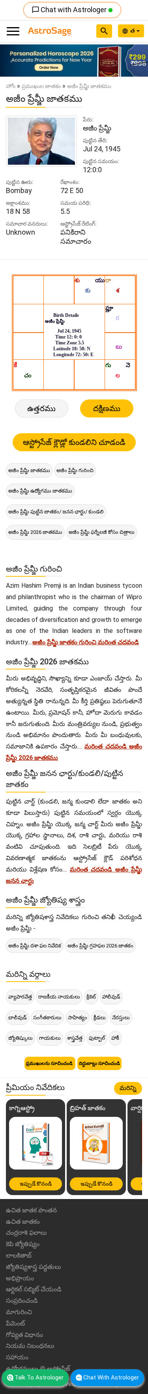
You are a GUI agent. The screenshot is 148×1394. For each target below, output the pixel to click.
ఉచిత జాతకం (23, 1221)
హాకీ (115, 1038)
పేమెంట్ (15, 1323)
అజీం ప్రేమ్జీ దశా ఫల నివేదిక (34, 946)
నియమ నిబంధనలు (30, 1346)
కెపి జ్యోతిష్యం (22, 1244)
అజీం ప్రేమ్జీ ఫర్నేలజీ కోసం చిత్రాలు (102, 532)
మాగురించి (19, 1312)
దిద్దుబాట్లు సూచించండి (99, 1063)
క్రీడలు (100, 1018)
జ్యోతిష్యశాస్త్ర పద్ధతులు (33, 1267)
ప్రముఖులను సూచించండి (50, 1063)
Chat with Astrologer (70, 10)
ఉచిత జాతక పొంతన (31, 1210)
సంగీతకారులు (47, 1018)
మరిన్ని (128, 1088)
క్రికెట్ (91, 997)
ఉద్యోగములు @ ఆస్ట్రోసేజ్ (38, 1368)
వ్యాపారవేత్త (20, 997)
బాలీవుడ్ (17, 1018)
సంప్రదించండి (22, 1300)
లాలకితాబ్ (19, 1255)
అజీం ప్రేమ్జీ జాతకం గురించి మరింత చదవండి (85, 642)
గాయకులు (50, 1038)
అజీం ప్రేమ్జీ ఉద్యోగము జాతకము (40, 491)
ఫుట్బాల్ (97, 1038)
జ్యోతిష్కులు (20, 1038)
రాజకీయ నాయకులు (59, 997)
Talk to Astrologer (39, 1377)
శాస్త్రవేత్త (74, 1038)
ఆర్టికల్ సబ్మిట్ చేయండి (34, 1289)
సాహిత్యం (77, 1018)
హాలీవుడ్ (111, 997)
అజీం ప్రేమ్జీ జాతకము (29, 470)
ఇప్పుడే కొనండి (36, 1184)
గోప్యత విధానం (24, 1335)
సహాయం (17, 1357)
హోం (10, 86)
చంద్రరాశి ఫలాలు (26, 1232)
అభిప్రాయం (20, 1278)
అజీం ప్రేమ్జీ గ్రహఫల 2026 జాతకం (100, 946)
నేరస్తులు (121, 1018)
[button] (11, 60)
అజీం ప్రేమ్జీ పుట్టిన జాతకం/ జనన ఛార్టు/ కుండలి (56, 512)
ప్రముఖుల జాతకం (41, 86)
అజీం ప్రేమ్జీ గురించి (75, 470)
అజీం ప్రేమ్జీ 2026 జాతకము (35, 532)
